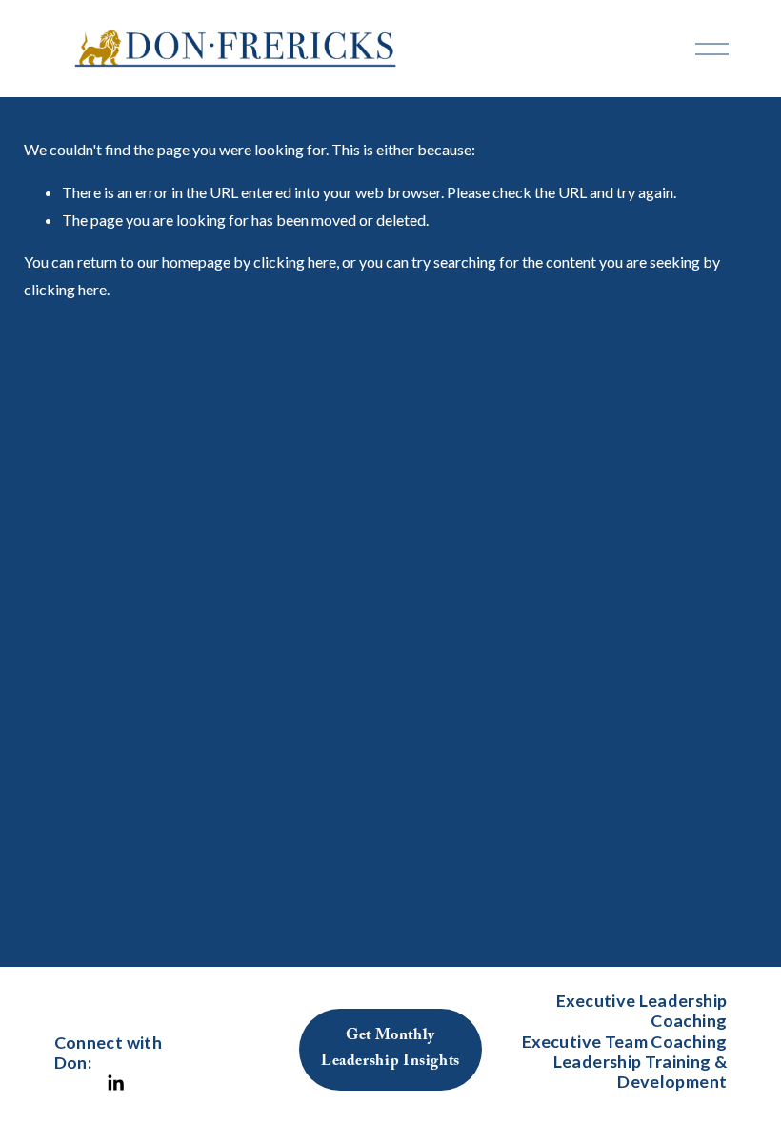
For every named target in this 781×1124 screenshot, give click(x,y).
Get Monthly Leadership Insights (390, 1049)
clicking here (294, 261)
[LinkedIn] (115, 1083)
